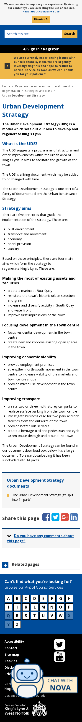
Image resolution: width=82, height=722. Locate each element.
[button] (41, 566)
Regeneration (11, 90)
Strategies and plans (38, 90)
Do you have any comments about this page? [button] (40, 538)
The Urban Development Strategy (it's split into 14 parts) (42, 497)
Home (6, 86)
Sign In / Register (42, 49)
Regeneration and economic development (42, 86)
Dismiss (39, 19)
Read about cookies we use (41, 11)
